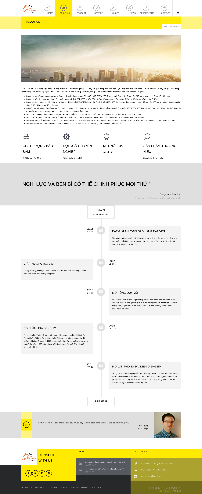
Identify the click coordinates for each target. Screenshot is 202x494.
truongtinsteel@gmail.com (150, 476)
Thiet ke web (164, 491)
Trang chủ (167, 26)
